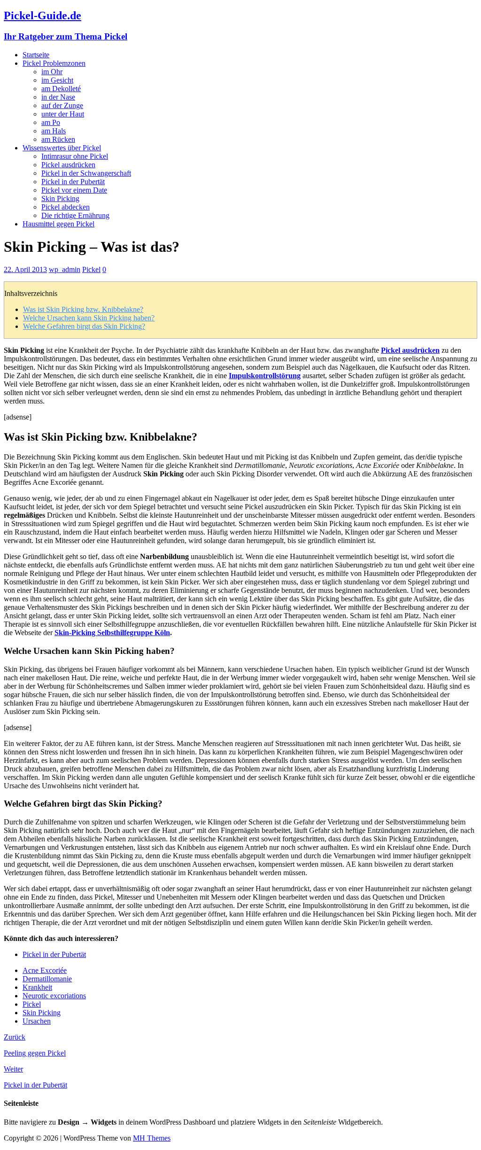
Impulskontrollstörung (265, 376)
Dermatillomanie (47, 979)
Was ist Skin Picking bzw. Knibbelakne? (83, 309)
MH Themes (152, 1138)
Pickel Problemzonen (54, 63)
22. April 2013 (25, 269)
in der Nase (58, 97)
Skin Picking (60, 198)
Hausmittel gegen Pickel (58, 224)
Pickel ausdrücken (68, 165)
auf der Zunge (62, 105)
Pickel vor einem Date (74, 190)
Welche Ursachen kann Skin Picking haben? (89, 318)
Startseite (36, 55)
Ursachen (37, 1021)
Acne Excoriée (45, 970)
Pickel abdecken (65, 207)
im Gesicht (57, 80)
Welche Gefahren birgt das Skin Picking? (84, 326)
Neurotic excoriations (54, 996)
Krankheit (37, 987)
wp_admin (64, 269)
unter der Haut (62, 114)
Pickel (91, 269)
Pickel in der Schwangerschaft (86, 173)
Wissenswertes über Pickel (62, 148)
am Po (50, 122)
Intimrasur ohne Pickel (74, 156)
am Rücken (58, 139)
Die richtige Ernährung (75, 215)
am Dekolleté (61, 89)
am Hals (53, 131)
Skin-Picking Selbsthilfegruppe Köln (112, 633)
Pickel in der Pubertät (73, 182)
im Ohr (51, 72)
